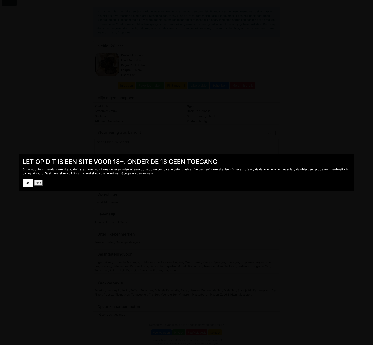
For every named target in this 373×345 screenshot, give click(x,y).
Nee (38, 182)
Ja (28, 182)
